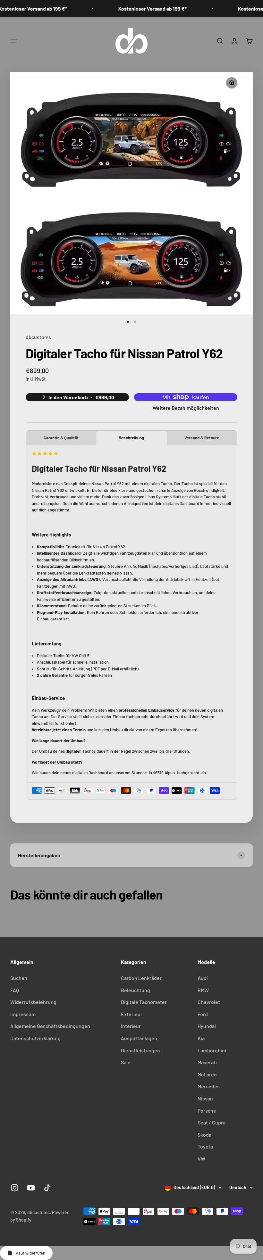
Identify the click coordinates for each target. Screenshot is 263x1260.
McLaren (207, 1074)
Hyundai (207, 1026)
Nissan (205, 1098)
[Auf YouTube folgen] (31, 1187)
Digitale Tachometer (144, 1002)
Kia (201, 1038)
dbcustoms (38, 337)
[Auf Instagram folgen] (14, 1187)
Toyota (205, 1146)
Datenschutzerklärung (35, 1038)
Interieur (131, 1026)
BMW (203, 990)
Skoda (204, 1135)
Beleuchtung (135, 990)
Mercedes (209, 1086)
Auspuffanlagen (139, 1038)
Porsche (207, 1110)
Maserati (207, 1062)
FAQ (14, 990)
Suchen (18, 978)
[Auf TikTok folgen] (47, 1187)
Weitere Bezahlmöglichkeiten (186, 408)
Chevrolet (209, 1002)
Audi (203, 978)
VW (201, 1159)
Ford (203, 1014)
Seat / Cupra (211, 1122)
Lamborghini (212, 1050)
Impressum (23, 1014)
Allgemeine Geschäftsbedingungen (50, 1026)
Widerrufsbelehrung (33, 1002)
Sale (126, 1062)
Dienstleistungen (140, 1050)
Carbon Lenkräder (141, 978)
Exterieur (131, 1014)
